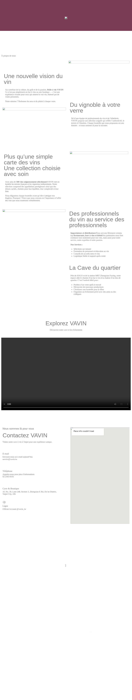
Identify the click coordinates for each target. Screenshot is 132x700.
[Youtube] (78, 632)
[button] (5, 17)
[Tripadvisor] (66, 632)
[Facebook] (53, 632)
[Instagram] (41, 632)
